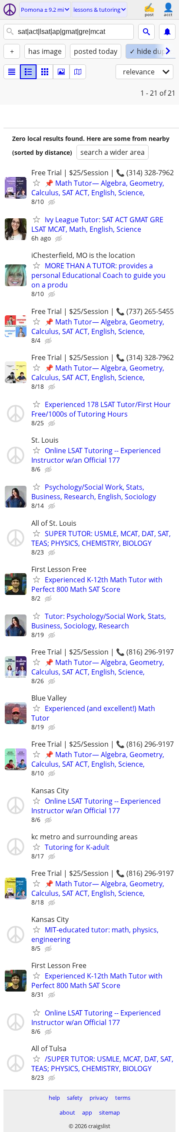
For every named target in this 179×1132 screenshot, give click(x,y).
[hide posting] (52, 202)
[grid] (44, 71)
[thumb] (28, 71)
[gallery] (61, 71)
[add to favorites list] (36, 182)
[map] (78, 71)
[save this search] (167, 32)
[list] (11, 71)
